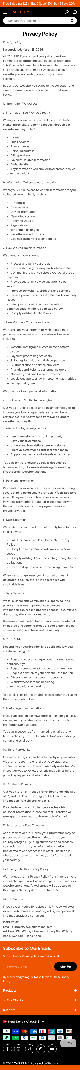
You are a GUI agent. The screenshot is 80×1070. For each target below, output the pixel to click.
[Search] (72, 21)
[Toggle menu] (5, 12)
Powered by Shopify (44, 1063)
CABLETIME (21, 1063)
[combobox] (40, 20)
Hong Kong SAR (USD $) (24, 1021)
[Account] (67, 12)
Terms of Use (50, 977)
